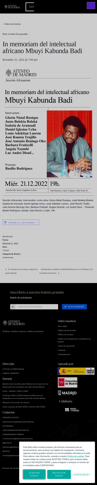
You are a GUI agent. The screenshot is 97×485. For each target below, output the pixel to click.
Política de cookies (75, 456)
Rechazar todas (59, 474)
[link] (75, 456)
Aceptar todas (34, 474)
